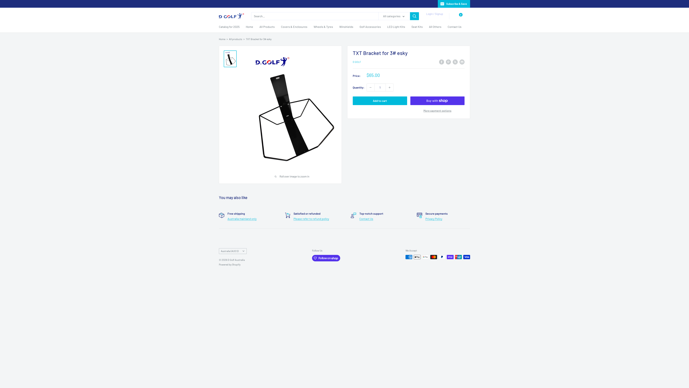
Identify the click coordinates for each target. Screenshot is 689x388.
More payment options (437, 110)
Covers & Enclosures (294, 26)
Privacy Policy (433, 218)
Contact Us (454, 26)
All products (235, 39)
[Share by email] (462, 61)
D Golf (357, 61)
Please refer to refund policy (311, 218)
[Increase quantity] (389, 87)
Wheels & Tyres (323, 26)
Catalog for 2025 (229, 26)
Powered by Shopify (229, 264)
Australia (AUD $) (230, 251)
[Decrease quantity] (370, 87)
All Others (435, 26)
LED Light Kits (396, 26)
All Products (267, 26)
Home (249, 26)
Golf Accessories (370, 26)
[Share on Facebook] (441, 61)
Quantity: (358, 87)
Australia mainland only (242, 218)
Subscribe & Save (456, 3)
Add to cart (380, 100)
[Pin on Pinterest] (448, 61)
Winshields (346, 26)
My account (433, 18)
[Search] (414, 16)
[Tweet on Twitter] (455, 61)
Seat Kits (417, 26)
